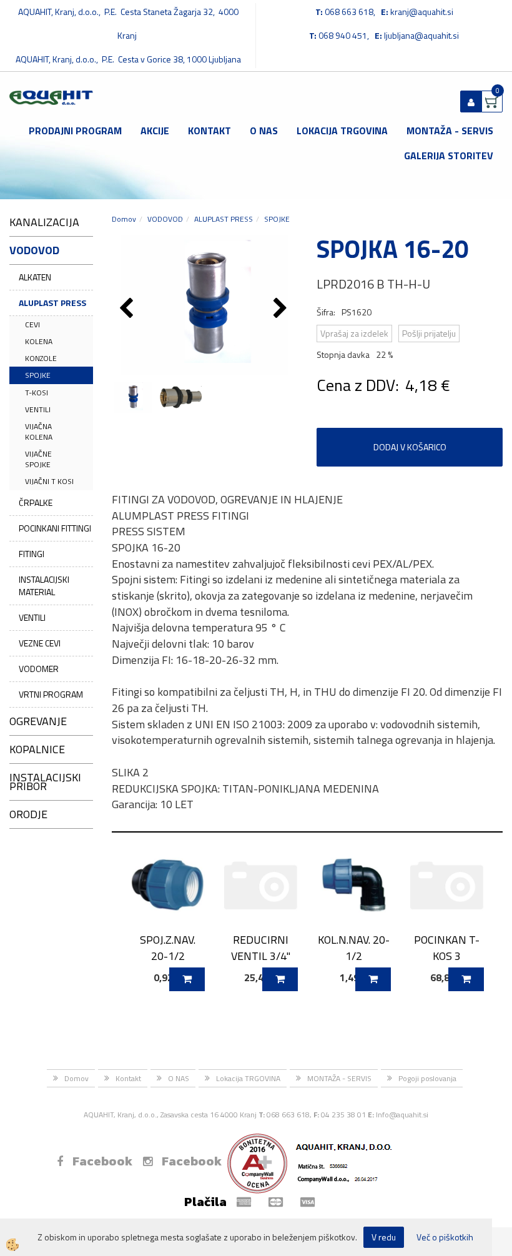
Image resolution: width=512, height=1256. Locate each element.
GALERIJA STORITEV (448, 155)
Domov (124, 219)
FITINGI (31, 553)
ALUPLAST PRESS (52, 302)
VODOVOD (165, 219)
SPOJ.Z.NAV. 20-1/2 (167, 947)
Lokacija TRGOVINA (342, 130)
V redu (384, 1237)
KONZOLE (41, 358)
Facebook (102, 1161)
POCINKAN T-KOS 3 (447, 947)
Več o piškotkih (444, 1237)
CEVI (32, 324)
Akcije (154, 130)
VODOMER (39, 668)
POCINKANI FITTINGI (55, 528)
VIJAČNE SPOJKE (38, 459)
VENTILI (38, 409)
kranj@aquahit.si (421, 11)
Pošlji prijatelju (429, 333)
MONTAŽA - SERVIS (449, 130)
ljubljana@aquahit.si (421, 35)
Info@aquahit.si (402, 1114)
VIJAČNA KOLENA (38, 431)
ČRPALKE (35, 502)
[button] (282, 309)
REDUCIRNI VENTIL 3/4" (260, 947)
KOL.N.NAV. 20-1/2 (354, 947)
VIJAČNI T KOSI (49, 481)
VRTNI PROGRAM (51, 694)
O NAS (264, 130)
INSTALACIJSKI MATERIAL (44, 585)
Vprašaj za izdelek (354, 333)
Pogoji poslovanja (427, 1078)
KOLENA (38, 341)
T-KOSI (36, 392)
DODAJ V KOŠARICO (409, 446)
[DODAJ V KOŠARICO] (187, 979)
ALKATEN (35, 277)
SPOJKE (38, 375)
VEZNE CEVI (40, 643)
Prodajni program (75, 130)
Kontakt (209, 130)
